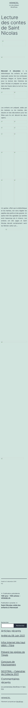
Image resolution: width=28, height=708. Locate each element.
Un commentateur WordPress (10, 687)
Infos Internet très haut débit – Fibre (13, 644)
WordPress (19, 701)
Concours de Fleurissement (8, 663)
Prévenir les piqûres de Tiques (13, 653)
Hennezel (14, 3)
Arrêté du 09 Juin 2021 (13, 635)
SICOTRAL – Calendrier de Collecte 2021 (13, 672)
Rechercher (5, 622)
